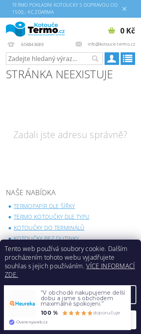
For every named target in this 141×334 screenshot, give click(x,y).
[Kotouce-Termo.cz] (35, 28)
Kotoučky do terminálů (49, 227)
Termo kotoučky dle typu (51, 216)
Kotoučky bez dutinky (46, 238)
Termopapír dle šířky (44, 206)
